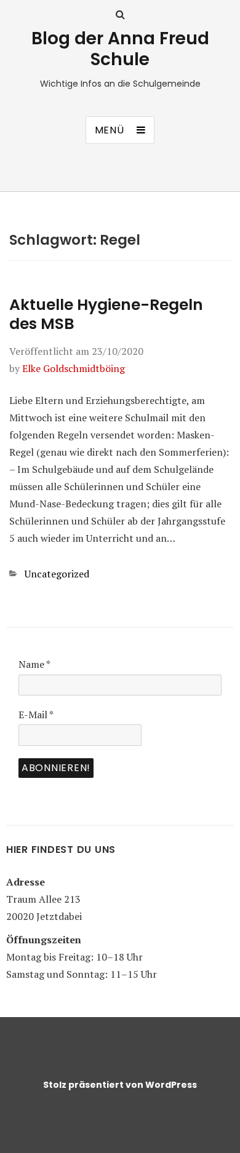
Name (34, 664)
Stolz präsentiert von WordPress (120, 1085)
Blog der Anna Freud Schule (120, 48)
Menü (109, 130)
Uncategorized (57, 573)
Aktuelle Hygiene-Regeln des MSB (106, 314)
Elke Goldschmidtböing (73, 368)
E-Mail (36, 714)
